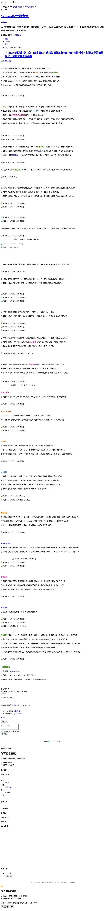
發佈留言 (4, 734)
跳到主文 (4, 22)
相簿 (6, 39)
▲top (3, 717)
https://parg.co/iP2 (15, 671)
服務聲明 (72, 882)
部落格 (7, 41)
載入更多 (4, 721)
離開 (12, 907)
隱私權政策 (64, 882)
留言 (19, 705)
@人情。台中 (18, 714)
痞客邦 (14, 705)
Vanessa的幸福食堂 (15, 16)
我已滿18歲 (5, 907)
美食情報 (17, 35)
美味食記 (17, 711)
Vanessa (3, 694)
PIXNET (37, 882)
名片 (6, 44)
